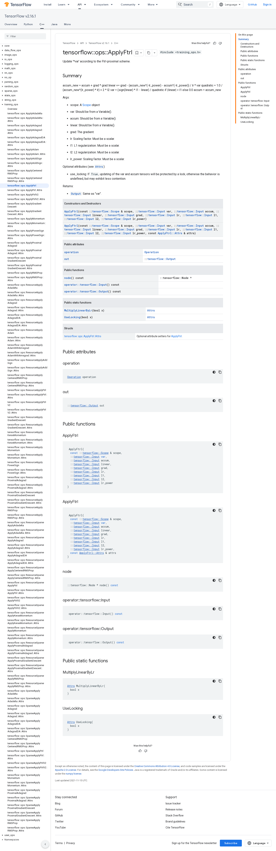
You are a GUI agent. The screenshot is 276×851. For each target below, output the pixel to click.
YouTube (60, 827)
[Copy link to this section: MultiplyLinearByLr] (98, 672)
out (66, 259)
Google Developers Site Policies (115, 769)
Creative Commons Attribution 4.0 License (156, 766)
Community (128, 4)
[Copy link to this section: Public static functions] (111, 661)
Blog (57, 803)
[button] (24, 46)
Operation (151, 252)
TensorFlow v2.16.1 (20, 16)
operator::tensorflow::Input (85, 284)
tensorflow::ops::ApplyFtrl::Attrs (82, 336)
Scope (86, 105)
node (67, 278)
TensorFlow (69, 43)
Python (28, 24)
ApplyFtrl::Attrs (170, 233)
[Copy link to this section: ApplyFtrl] (82, 436)
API (80, 4)
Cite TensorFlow (175, 827)
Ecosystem (101, 4)
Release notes (174, 809)
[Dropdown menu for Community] (139, 4)
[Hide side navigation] (45, 844)
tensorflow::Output (161, 259)
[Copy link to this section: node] (75, 572)
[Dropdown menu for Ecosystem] (112, 4)
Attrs (99, 166)
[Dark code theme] (214, 372)
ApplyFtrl (71, 211)
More (151, 4)
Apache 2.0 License (65, 769)
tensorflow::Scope (105, 211)
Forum (59, 809)
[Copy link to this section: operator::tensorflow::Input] (113, 600)
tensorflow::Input (151, 211)
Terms (59, 843)
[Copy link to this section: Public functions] (99, 424)
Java (54, 24)
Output (76, 193)
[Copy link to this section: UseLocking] (86, 708)
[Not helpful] (220, 43)
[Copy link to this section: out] (72, 392)
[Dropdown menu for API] (86, 4)
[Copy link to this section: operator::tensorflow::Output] (117, 629)
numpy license (73, 773)
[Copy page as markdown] (148, 53)
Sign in (267, 4)
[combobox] (195, 4)
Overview (11, 24)
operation (71, 252)
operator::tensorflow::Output (86, 291)
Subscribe (230, 843)
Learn (61, 4)
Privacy (70, 843)
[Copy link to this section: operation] (83, 363)
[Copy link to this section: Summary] (85, 76)
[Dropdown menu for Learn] (69, 4)
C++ (41, 24)
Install (47, 4)
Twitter (59, 821)
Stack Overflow (175, 815)
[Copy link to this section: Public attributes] (99, 352)
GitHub (252, 4)
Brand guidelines (175, 821)
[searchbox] (25, 36)
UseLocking (72, 317)
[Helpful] (214, 43)
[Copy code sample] (220, 372)
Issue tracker (173, 803)
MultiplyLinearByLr (78, 310)
